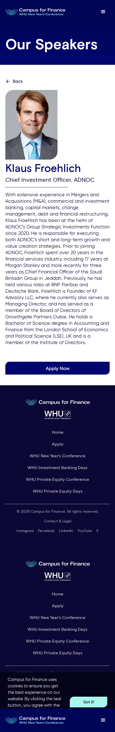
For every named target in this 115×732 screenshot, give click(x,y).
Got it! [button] (88, 702)
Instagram (25, 530)
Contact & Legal (57, 521)
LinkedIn (66, 530)
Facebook (46, 530)
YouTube (85, 530)
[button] (103, 11)
